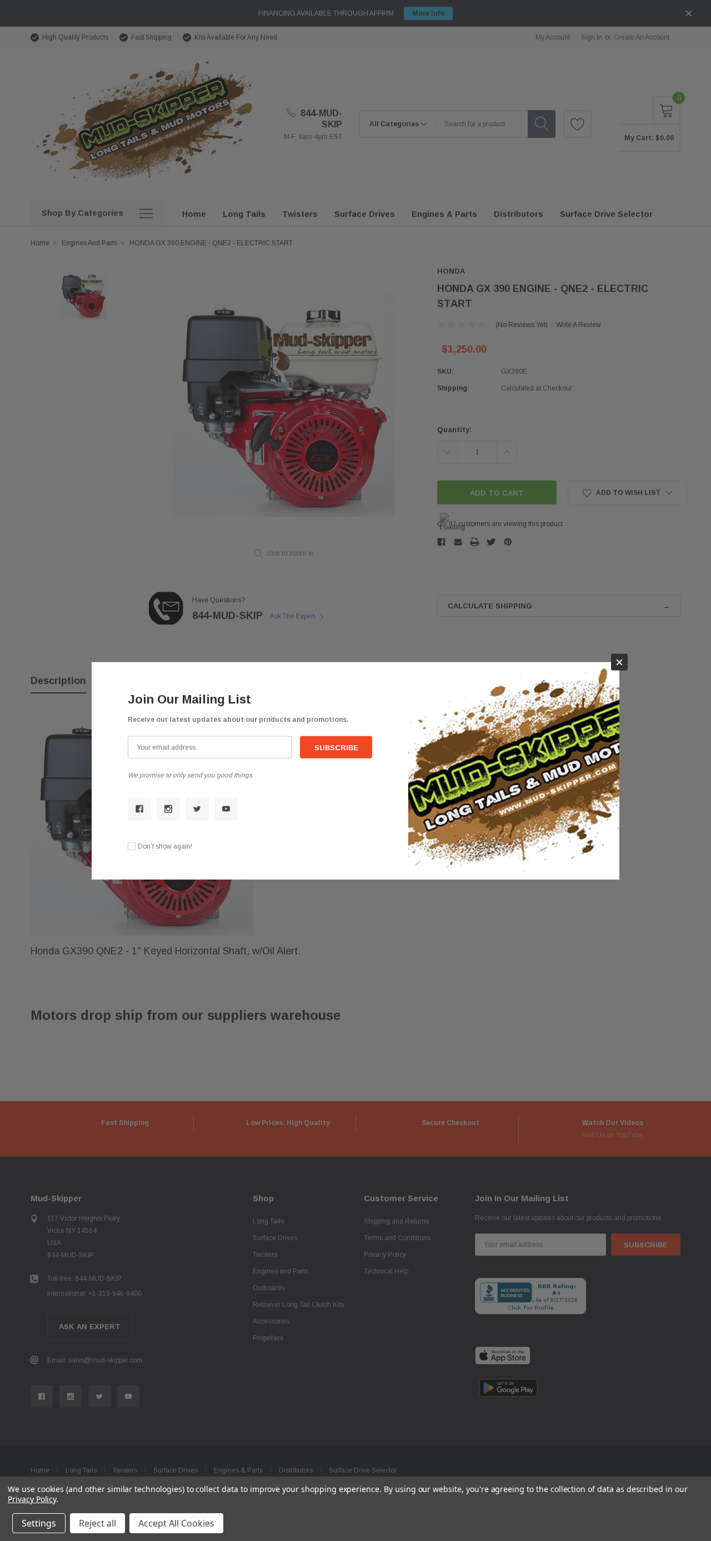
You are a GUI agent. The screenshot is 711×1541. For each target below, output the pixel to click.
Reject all (97, 1523)
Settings (39, 1523)
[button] (619, 661)
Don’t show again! (165, 846)
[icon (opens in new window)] (139, 808)
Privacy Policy (32, 1499)
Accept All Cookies (176, 1523)
